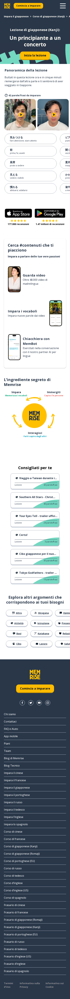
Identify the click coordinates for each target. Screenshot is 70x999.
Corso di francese (14, 839)
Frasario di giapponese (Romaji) (23, 920)
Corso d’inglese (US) (16, 890)
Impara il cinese (13, 773)
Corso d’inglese (13, 883)
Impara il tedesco (14, 809)
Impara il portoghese (17, 795)
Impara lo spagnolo (16, 824)
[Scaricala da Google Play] (50, 213)
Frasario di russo (14, 942)
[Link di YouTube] (39, 702)
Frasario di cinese (14, 905)
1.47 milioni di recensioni (50, 224)
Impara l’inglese (13, 817)
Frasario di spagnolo (16, 971)
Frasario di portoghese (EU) (21, 934)
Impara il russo (13, 802)
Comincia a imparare (28, 5)
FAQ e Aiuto (11, 729)
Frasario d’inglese (14, 964)
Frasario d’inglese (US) (17, 956)
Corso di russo (13, 868)
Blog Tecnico (12, 765)
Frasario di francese (16, 912)
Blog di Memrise (14, 758)
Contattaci (10, 721)
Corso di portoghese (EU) (19, 861)
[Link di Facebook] (22, 702)
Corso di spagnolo (15, 897)
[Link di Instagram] (47, 702)
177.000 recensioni (18, 224)
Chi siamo (10, 714)
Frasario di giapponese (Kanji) (22, 927)
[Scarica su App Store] (18, 213)
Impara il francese (15, 780)
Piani (7, 743)
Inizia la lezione (35, 55)
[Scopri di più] (63, 6)
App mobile (11, 736)
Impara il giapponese (16, 16)
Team (7, 751)
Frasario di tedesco (15, 949)
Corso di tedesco (14, 875)
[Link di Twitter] (30, 702)
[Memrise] (7, 6)
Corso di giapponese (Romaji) (22, 853)
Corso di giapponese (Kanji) (49, 16)
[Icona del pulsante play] (21, 114)
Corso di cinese (13, 831)
